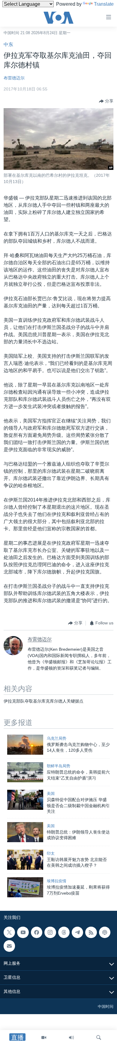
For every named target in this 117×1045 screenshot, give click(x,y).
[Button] (106, 101)
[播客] (104, 932)
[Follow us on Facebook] (36, 932)
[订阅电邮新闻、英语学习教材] (9, 946)
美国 (51, 793)
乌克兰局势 (56, 738)
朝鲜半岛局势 (58, 766)
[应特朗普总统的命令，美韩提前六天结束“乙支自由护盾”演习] (25, 772)
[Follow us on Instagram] (50, 932)
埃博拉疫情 (56, 881)
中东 (8, 44)
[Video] (44, 1037)
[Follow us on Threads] (64, 932)
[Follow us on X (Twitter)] (9, 932)
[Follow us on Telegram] (77, 932)
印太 (51, 853)
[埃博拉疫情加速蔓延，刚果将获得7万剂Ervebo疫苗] (25, 887)
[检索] (99, 1037)
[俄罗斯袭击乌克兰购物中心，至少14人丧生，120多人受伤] (25, 745)
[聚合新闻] (91, 932)
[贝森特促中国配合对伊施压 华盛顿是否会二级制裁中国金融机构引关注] (25, 800)
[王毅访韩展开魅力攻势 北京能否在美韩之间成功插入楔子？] (25, 860)
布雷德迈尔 (14, 77)
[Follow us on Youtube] (22, 932)
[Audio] (71, 1037)
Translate (104, 4)
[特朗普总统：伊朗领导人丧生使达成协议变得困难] (25, 832)
